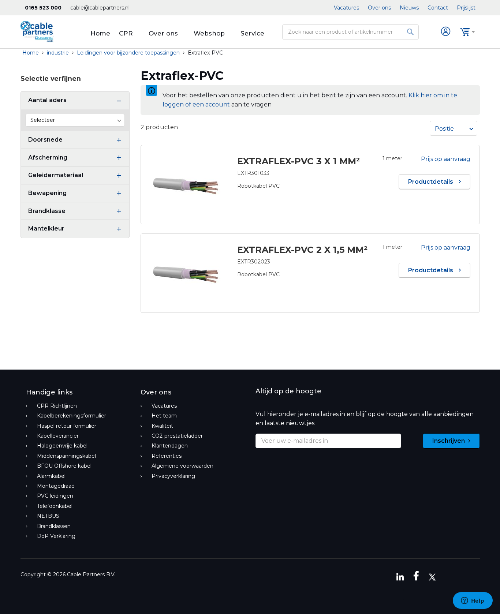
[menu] (250, 33)
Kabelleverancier (58, 436)
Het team (164, 415)
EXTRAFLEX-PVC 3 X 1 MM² (298, 161)
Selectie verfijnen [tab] (50, 78)
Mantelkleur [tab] (46, 228)
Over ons (379, 7)
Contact (438, 7)
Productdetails (431, 181)
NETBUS (48, 516)
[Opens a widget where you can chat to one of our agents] (472, 601)
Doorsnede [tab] (45, 139)
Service (252, 33)
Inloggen (446, 31)
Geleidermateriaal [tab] (55, 175)
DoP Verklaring (56, 536)
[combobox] (350, 32)
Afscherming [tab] (47, 157)
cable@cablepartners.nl (100, 7)
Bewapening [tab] (47, 193)
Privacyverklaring (173, 476)
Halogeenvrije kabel (62, 445)
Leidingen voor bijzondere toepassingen (128, 52)
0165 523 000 (43, 7)
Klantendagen (170, 445)
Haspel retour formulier (66, 426)
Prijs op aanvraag (445, 159)
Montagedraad (56, 486)
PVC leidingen (55, 496)
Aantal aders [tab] (47, 100)
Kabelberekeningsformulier (71, 415)
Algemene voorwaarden (182, 466)
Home (100, 33)
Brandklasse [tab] (47, 210)
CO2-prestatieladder (177, 436)
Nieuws (409, 7)
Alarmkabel (51, 476)
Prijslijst (466, 7)
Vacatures (346, 7)
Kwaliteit (162, 426)
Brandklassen (54, 526)
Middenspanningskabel (66, 456)
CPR (126, 33)
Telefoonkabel (54, 506)
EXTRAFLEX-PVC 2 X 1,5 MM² (302, 249)
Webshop (209, 33)
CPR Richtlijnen (57, 406)
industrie (58, 52)
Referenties (167, 456)
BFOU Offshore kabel (64, 466)
